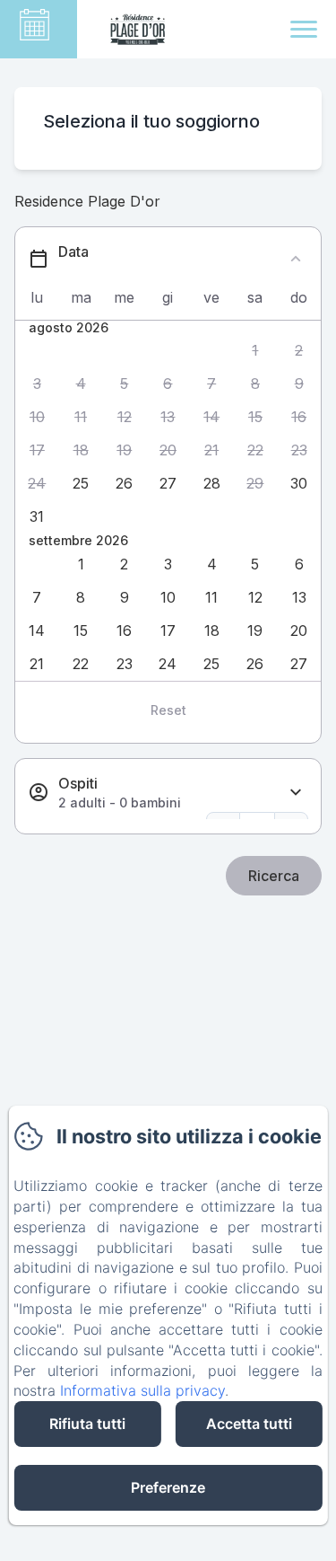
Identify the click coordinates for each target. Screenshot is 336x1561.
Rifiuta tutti (87, 1424)
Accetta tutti (249, 1424)
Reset (168, 710)
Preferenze (168, 1487)
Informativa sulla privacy (142, 1390)
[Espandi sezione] (295, 792)
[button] (256, 350)
